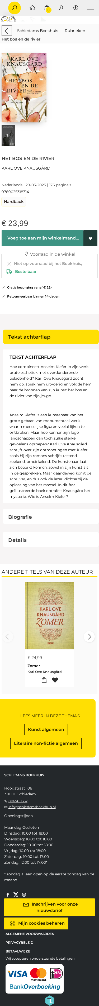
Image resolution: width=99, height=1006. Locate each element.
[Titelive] (49, 1000)
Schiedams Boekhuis (37, 30)
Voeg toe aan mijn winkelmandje (43, 238)
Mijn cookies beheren (41, 923)
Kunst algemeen (46, 729)
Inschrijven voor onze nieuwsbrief (54, 907)
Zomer (33, 665)
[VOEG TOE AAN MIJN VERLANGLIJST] (90, 238)
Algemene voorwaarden (30, 934)
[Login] (61, 8)
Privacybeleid (19, 943)
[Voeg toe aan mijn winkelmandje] (44, 680)
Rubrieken (75, 30)
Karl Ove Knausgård (26, 168)
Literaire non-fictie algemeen (46, 743)
